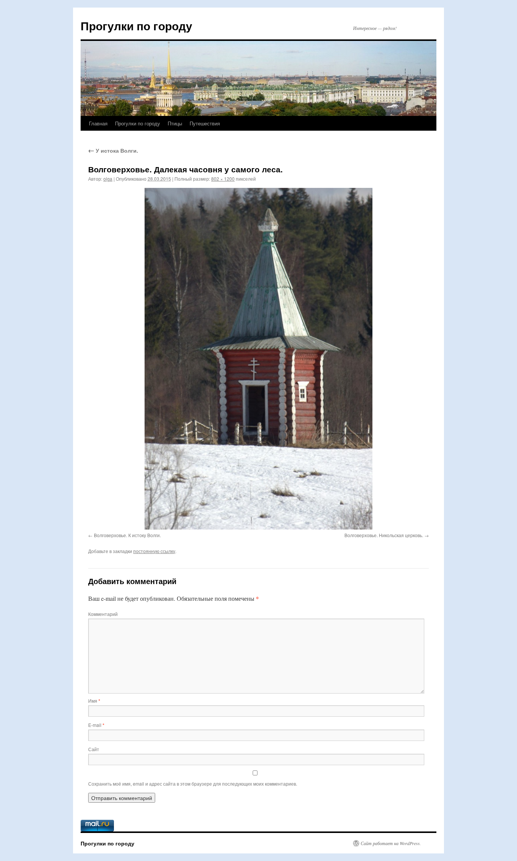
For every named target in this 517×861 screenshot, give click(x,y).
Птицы (175, 123)
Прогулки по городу (136, 25)
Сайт (93, 749)
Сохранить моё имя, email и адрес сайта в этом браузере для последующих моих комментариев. (192, 783)
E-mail (96, 725)
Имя (94, 700)
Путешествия (205, 123)
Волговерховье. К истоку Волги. (127, 535)
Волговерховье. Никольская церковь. (383, 535)
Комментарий (103, 614)
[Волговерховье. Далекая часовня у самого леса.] (258, 358)
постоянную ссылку (154, 551)
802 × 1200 (223, 178)
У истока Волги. (113, 150)
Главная (98, 123)
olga (107, 178)
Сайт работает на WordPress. (391, 843)
